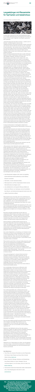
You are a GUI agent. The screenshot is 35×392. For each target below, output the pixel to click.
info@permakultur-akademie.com (18, 387)
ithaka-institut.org (8, 365)
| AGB (25, 390)
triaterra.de (13, 357)
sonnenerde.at (7, 371)
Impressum (19, 390)
